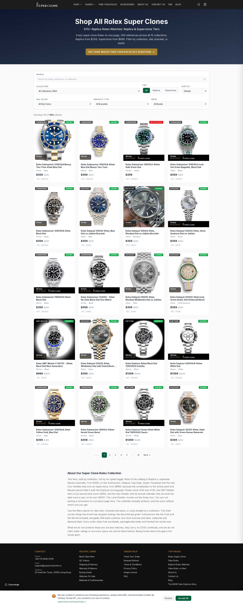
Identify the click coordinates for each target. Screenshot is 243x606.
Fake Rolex (173, 560)
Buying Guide (85, 572)
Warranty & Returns (88, 568)
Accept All (183, 598)
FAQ (170, 4)
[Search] (199, 4)
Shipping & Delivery (88, 564)
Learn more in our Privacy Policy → (72, 602)
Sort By (186, 86)
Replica (156, 90)
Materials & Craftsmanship (91, 580)
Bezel (154, 99)
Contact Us (158, 4)
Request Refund (131, 560)
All (146, 90)
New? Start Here (86, 556)
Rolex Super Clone (177, 556)
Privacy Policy (130, 568)
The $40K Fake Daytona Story (182, 584)
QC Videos (84, 560)
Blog (178, 4)
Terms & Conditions (133, 564)
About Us (143, 4)
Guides (89, 4)
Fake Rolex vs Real (177, 568)
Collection (42, 86)
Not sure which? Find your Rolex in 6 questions (121, 51)
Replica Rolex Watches (179, 564)
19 (138, 455)
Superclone (170, 90)
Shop (76, 4)
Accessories (127, 4)
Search (40, 74)
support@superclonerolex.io (48, 565)
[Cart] (205, 4)
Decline (168, 598)
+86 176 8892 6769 (44, 559)
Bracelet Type (101, 99)
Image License (130, 572)
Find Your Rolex (108, 4)
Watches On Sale (87, 576)
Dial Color (42, 99)
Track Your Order (132, 556)
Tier (144, 85)
